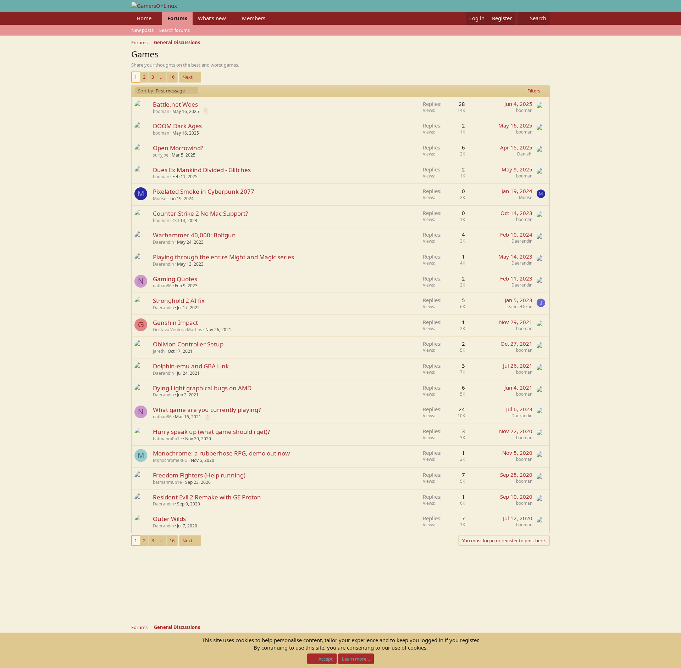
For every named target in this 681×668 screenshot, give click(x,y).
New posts (142, 30)
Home (144, 18)
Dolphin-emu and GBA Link (191, 366)
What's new (212, 18)
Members (253, 18)
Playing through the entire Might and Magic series (223, 257)
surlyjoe (160, 155)
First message (161, 90)
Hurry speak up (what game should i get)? (211, 432)
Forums (177, 18)
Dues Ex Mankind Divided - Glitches (202, 170)
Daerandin (163, 242)
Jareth (159, 351)
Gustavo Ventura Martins (177, 330)
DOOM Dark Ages (177, 126)
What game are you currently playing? (207, 410)
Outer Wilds (169, 519)
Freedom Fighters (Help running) (199, 475)
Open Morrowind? (178, 148)
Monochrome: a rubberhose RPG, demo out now (221, 453)
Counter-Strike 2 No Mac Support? (200, 213)
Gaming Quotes (175, 279)
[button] (157, 18)
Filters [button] (533, 90)
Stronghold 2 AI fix (179, 300)
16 (172, 77)
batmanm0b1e (167, 439)
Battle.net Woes (175, 104)
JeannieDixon (519, 307)
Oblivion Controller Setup (188, 344)
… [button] (162, 77)
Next (187, 77)
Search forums (174, 30)
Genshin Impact (175, 322)
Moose (159, 199)
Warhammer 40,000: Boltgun (194, 235)
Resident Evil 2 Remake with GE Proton (207, 497)
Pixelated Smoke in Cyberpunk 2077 (203, 191)
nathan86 (162, 286)
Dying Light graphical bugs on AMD (202, 388)
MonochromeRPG (170, 460)
